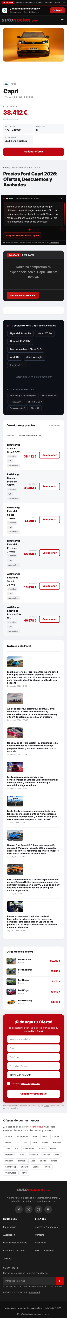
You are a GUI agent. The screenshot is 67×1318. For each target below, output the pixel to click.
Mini (22, 1155)
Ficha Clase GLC (17, 408)
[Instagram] (38, 1209)
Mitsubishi (33, 1155)
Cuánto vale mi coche (14, 1250)
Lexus (42, 1149)
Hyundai (57, 1143)
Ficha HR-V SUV (34, 402)
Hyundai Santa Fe (20, 333)
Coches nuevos (19, 167)
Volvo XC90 (45, 333)
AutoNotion (9, 1234)
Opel (57, 1155)
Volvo (24, 1173)
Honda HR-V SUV (20, 341)
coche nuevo (36, 1126)
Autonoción (10, 1308)
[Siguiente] (62, 228)
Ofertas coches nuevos (15, 1242)
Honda (45, 1143)
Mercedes (10, 1155)
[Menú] (63, 20)
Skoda (43, 1161)
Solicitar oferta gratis (33, 1093)
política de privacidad (30, 1083)
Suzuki (36, 1167)
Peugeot (9, 1161)
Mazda (53, 1149)
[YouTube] (48, 1209)
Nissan (46, 1155)
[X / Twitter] (29, 1209)
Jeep (7, 1149)
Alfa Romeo (22, 1136)
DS (17, 1143)
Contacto (39, 1234)
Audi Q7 (15, 357)
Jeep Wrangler (34, 357)
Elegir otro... (17, 365)
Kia (16, 1149)
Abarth (8, 1136)
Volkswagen (10, 1173)
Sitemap (7, 1258)
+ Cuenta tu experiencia (22, 295)
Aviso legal (40, 1242)
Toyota (47, 1167)
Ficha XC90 (15, 402)
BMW (44, 1136)
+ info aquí (34, 1292)
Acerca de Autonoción (46, 1227)
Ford (31, 167)
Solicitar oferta (33, 151)
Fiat (25, 1143)
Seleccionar (49, 455)
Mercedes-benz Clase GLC (26, 349)
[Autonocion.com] (20, 19)
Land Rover (28, 1149)
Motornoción (9, 1227)
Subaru (24, 1167)
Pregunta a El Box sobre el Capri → (22, 235)
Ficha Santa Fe (49, 395)
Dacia (8, 1143)
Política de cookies (44, 1250)
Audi (35, 1136)
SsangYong (10, 1167)
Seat (33, 1161)
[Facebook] (19, 1209)
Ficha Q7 (35, 408)
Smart (54, 1161)
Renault (21, 1161)
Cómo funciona (54, 242)
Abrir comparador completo (23, 395)
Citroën (56, 1136)
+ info (46, 1106)
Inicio (6, 167)
